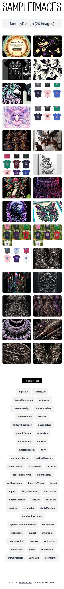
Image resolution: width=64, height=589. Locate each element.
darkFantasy (24, 441)
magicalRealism (27, 449)
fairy (43, 449)
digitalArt (23, 391)
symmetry (29, 508)
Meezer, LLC (25, 582)
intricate (51, 466)
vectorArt (34, 557)
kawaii (53, 483)
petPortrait (50, 557)
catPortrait (49, 541)
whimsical (44, 400)
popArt (12, 491)
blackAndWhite (43, 408)
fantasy (34, 541)
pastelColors (44, 424)
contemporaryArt (22, 474)
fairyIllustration (30, 491)
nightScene (16, 532)
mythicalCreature (44, 458)
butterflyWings (36, 483)
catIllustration (14, 483)
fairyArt (36, 499)
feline (32, 549)
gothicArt (51, 499)
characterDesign (21, 408)
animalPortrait (15, 557)
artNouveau (34, 466)
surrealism (42, 433)
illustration (50, 491)
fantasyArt (40, 391)
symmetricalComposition (23, 524)
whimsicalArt (15, 466)
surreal (32, 532)
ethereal (42, 416)
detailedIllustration (32, 516)
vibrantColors (25, 416)
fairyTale (41, 441)
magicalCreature (16, 499)
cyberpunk (47, 532)
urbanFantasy (44, 474)
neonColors (17, 549)
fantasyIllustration (22, 424)
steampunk (48, 524)
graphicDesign (23, 433)
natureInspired (16, 541)
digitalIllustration (24, 400)
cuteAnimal (47, 549)
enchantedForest (20, 458)
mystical (13, 508)
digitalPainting (48, 508)
